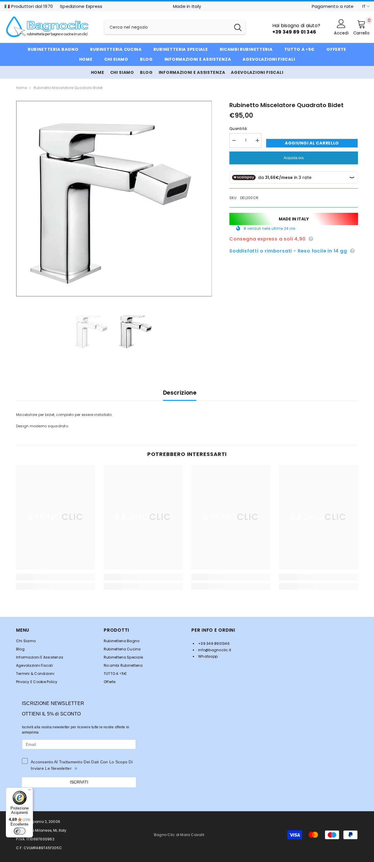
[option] (114, 199)
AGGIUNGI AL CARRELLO (312, 143)
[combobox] (167, 27)
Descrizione (179, 393)
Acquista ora (294, 158)
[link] (55, 577)
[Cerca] (174, 27)
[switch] (19, 831)
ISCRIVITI (79, 782)
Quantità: (238, 128)
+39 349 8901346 (213, 643)
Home (21, 87)
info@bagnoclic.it (214, 649)
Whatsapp (207, 656)
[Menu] (29, 791)
